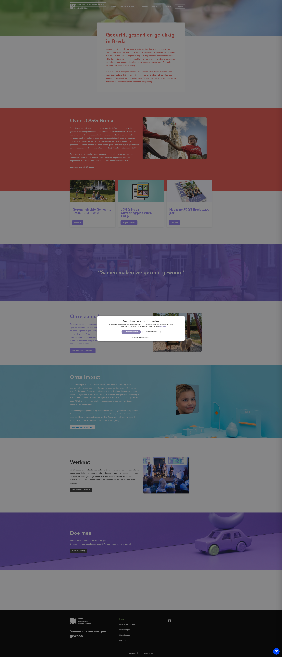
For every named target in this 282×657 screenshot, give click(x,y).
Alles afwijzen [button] (151, 332)
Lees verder (162, 326)
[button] (141, 337)
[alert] (141, 328)
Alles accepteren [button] (131, 332)
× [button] (182, 318)
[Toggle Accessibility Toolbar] (276, 651)
